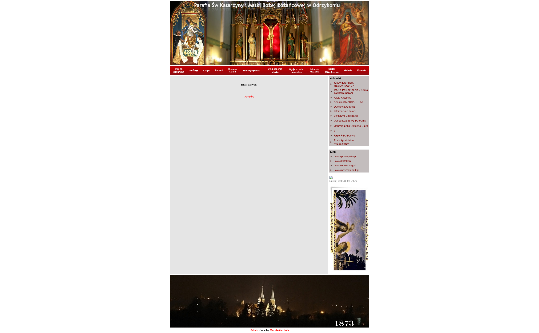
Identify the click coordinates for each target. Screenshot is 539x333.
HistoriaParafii (232, 70)
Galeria (348, 70)
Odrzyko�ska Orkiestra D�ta (351, 125)
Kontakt (361, 70)
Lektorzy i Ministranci (346, 115)
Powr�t (249, 96)
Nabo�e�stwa (251, 70)
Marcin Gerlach (279, 330)
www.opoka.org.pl (345, 165)
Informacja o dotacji (345, 111)
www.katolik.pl (343, 161)
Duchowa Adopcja (344, 106)
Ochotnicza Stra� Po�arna (350, 120)
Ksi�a (206, 70)
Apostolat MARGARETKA (348, 102)
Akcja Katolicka (342, 97)
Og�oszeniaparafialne (296, 70)
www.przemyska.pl (345, 156)
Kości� (193, 70)
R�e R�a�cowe (344, 135)
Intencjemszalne (314, 70)
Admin (254, 330)
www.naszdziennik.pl (347, 170)
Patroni (219, 70)
